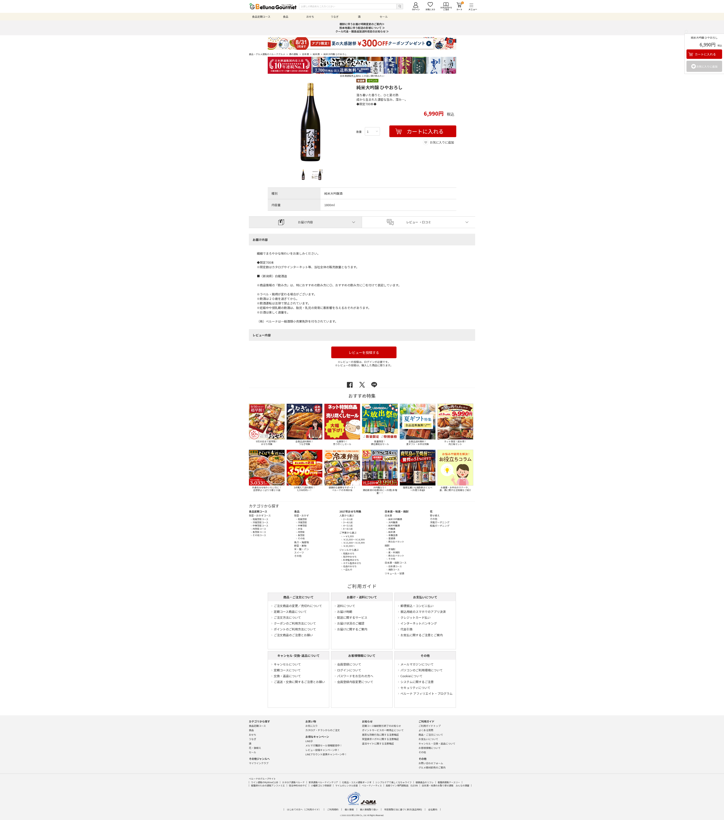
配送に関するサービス (352, 617)
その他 (425, 655)
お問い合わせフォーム (431, 763)
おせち (252, 734)
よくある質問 (426, 730)
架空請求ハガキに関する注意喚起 (380, 739)
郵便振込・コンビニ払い (417, 605)
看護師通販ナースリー (449, 782)
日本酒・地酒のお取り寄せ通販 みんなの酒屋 (445, 785)
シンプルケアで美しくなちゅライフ (393, 782)
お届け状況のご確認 (350, 623)
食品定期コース (258, 511)
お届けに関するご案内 (352, 629)
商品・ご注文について (298, 597)
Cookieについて (411, 676)
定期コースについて (287, 670)
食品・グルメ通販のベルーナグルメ (268, 54)
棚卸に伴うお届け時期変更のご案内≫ (362, 24)
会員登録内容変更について (355, 681)
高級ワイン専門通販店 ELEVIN (402, 785)
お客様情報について (361, 655)
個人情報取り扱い (369, 809)
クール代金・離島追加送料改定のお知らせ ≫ (362, 31)
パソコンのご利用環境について (421, 670)
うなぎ (252, 739)
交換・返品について (287, 676)
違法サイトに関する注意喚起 (378, 743)
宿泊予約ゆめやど (298, 785)
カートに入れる (705, 54)
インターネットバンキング (418, 623)
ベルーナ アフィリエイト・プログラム (426, 693)
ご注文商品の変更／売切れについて (298, 605)
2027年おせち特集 (350, 511)
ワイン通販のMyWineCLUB (264, 782)
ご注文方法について (287, 617)
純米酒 (317, 54)
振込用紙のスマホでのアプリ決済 (423, 611)
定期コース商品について (290, 611)
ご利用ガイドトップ (430, 726)
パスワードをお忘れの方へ (355, 676)
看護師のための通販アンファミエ (268, 785)
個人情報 (349, 809)
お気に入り (311, 726)
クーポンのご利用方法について (295, 623)
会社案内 (432, 809)
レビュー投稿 (322, 750)
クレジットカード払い (415, 617)
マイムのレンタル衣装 (346, 785)
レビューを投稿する (364, 352)
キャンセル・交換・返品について (437, 743)
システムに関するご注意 (417, 681)
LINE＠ (309, 741)
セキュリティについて (415, 687)
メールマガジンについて (417, 664)
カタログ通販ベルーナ (293, 782)
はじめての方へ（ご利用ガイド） (304, 809)
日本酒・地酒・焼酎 (396, 511)
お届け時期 (344, 611)
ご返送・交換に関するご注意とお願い (299, 681)
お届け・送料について (362, 597)
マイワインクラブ (258, 763)
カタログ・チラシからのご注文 (322, 730)
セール (252, 752)
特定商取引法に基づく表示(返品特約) (403, 809)
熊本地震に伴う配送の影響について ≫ (362, 28)
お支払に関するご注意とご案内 (421, 635)
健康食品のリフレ (425, 782)
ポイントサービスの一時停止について (383, 730)
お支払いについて (425, 597)
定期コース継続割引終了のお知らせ (381, 726)
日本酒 (307, 54)
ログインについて (349, 670)
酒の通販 (295, 54)
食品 (296, 511)
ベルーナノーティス (372, 785)
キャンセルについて (287, 664)
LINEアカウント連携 (326, 754)
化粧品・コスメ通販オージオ (356, 782)
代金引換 (406, 629)
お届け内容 (305, 222)
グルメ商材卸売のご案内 (432, 767)
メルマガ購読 (323, 745)
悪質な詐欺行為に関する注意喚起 (380, 734)
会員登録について (349, 664)
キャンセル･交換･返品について (298, 655)
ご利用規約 (332, 809)
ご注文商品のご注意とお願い (293, 635)
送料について (346, 605)
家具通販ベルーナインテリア (323, 782)
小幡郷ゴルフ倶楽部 (321, 785)
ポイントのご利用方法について (295, 629)
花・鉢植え (255, 748)
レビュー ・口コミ (418, 222)
